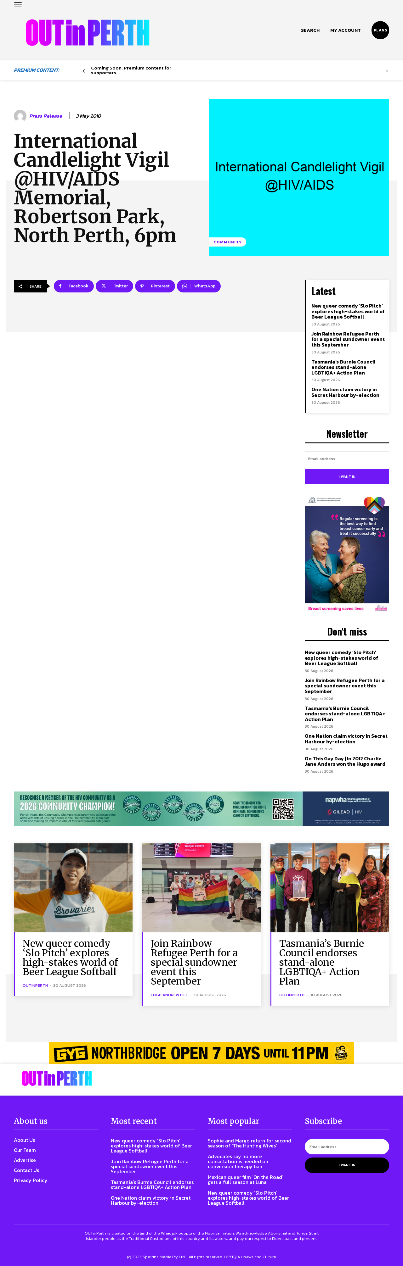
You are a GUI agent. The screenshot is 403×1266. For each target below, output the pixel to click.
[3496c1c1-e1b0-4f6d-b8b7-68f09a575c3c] (201, 808)
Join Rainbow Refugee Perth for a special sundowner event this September (348, 339)
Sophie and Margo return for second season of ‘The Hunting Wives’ (249, 1143)
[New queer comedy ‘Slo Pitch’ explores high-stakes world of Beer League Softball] (73, 887)
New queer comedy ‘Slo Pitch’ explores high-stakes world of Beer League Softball (348, 311)
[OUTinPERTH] (88, 32)
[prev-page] (84, 71)
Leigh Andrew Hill (169, 995)
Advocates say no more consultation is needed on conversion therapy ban (238, 1161)
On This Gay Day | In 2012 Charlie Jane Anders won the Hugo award (345, 761)
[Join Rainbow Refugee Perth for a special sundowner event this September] (201, 887)
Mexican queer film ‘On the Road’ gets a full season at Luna (245, 1179)
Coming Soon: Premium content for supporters (131, 70)
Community (227, 242)
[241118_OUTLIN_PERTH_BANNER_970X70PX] (201, 1053)
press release (45, 116)
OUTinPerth (35, 985)
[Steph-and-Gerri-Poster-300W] (347, 555)
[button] (310, 30)
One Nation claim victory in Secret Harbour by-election (345, 392)
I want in (347, 477)
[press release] (21, 116)
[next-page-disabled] (387, 71)
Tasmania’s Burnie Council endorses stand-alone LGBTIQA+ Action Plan (343, 367)
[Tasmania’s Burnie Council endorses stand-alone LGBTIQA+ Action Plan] (329, 887)
